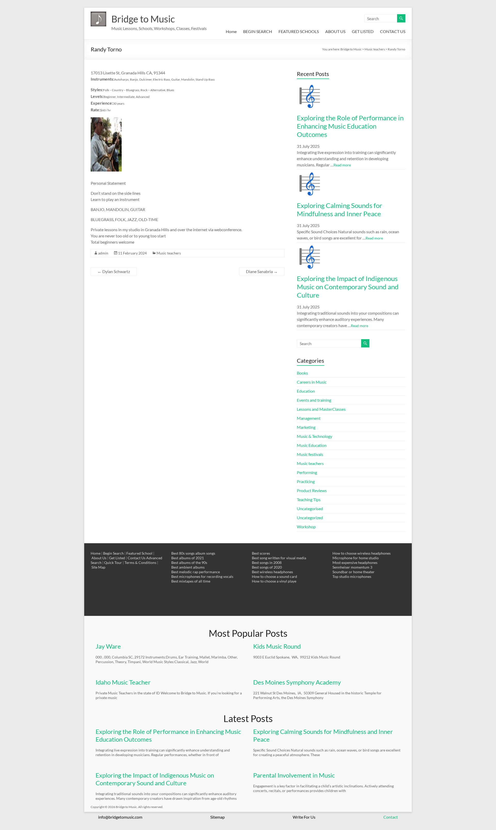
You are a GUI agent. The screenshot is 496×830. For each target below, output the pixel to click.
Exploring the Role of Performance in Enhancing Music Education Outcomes (350, 126)
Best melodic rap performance (195, 572)
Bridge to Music (143, 19)
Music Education (312, 445)
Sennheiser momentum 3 (352, 567)
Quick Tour (113, 562)
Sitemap (217, 817)
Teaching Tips (309, 499)
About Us (98, 558)
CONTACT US (392, 31)
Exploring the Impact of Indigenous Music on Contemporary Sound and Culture (348, 286)
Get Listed (117, 558)
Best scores (261, 553)
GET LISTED (363, 31)
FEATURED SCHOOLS (298, 31)
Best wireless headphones (272, 572)
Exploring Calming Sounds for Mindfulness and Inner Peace (339, 209)
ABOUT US (335, 31)
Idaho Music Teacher (123, 682)
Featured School (139, 553)
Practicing (306, 481)
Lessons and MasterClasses (321, 409)
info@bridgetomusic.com (120, 817)
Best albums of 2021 (187, 558)
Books (302, 372)
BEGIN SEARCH (257, 31)
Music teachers (169, 253)
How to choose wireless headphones (361, 553)
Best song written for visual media (279, 558)
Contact (390, 817)
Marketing (306, 427)
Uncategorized (310, 517)
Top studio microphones (351, 576)
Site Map (98, 567)
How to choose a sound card (274, 576)
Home (231, 31)
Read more (342, 165)
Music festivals (310, 454)
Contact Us (136, 558)
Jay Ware (108, 646)
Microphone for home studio (355, 558)
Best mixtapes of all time (190, 581)
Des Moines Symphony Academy (297, 682)
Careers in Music (312, 381)
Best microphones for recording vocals (202, 576)
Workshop (306, 526)
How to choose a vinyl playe (274, 581)
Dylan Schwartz (113, 271)
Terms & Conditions (140, 562)
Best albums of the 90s (189, 562)
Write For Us (304, 817)
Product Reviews (312, 490)
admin (103, 253)
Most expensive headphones (354, 562)
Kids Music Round (277, 646)
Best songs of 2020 (267, 567)
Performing (307, 472)
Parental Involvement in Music (294, 775)
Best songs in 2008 (267, 562)
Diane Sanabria (262, 271)
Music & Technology (314, 436)
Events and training (314, 400)
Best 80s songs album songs (193, 553)
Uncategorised (310, 508)
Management (309, 418)
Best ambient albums (188, 567)
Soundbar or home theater (353, 572)
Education (306, 391)
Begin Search (113, 553)
